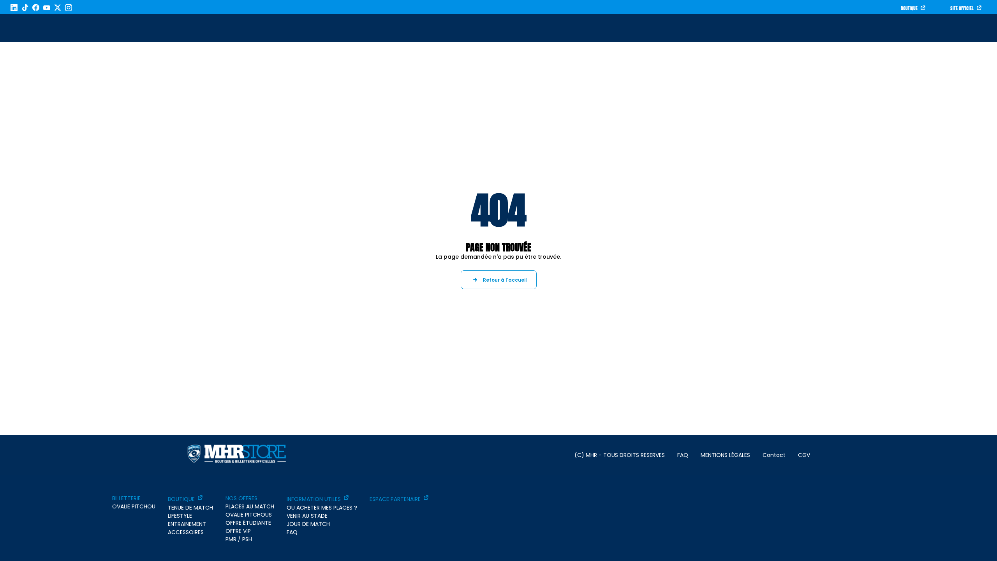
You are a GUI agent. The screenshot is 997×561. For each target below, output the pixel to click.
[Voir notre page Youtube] (46, 7)
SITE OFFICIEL (962, 8)
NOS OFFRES (241, 498)
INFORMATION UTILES (314, 499)
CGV (804, 455)
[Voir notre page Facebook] (36, 7)
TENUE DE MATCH (190, 508)
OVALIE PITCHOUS (248, 515)
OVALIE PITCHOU (133, 506)
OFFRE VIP (238, 531)
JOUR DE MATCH (308, 524)
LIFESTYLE (180, 516)
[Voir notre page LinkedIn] (14, 7)
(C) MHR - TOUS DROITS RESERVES (619, 455)
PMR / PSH (238, 539)
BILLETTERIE (126, 498)
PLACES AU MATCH (249, 506)
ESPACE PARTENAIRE (395, 499)
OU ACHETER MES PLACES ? (322, 508)
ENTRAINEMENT (187, 524)
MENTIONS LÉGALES (725, 455)
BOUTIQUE (909, 8)
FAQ (682, 455)
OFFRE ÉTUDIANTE (248, 523)
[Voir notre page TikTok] (25, 7)
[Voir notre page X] (57, 7)
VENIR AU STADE (307, 516)
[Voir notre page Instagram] (68, 7)
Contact (774, 455)
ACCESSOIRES (186, 532)
